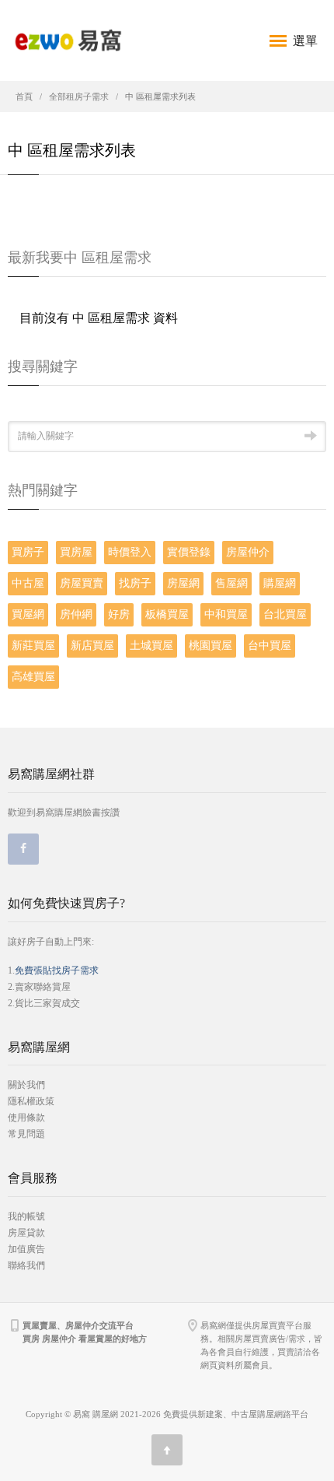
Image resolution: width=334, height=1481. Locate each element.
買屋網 (28, 614)
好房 (119, 614)
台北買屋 (285, 614)
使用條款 (26, 1117)
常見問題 (26, 1133)
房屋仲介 (248, 552)
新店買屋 (92, 645)
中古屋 (28, 583)
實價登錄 (188, 552)
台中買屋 (269, 645)
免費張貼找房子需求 (57, 970)
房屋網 (183, 583)
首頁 (24, 96)
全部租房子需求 (79, 96)
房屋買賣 (81, 583)
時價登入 (129, 552)
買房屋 (76, 552)
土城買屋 (151, 645)
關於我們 (26, 1084)
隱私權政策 (31, 1101)
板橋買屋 (167, 614)
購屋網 (279, 583)
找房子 (135, 583)
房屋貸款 (26, 1232)
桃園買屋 (210, 645)
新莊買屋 (33, 645)
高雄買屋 (33, 677)
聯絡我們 (26, 1265)
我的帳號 (26, 1216)
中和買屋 (226, 614)
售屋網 (231, 583)
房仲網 (76, 614)
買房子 (28, 552)
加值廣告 (26, 1249)
